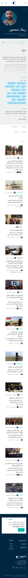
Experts (23, 547)
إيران (18, 86)
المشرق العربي (11, 83)
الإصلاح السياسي (21, 83)
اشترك (21, 529)
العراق (14, 93)
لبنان (9, 93)
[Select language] (5, 3)
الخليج (23, 86)
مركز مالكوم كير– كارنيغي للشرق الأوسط (10, 157)
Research (22, 540)
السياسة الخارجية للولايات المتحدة (16, 102)
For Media (11, 549)
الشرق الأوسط (22, 93)
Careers (11, 545)
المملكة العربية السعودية (13, 96)
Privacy (11, 547)
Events (11, 540)
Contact (11, 543)
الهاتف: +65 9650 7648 (21, 564)
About (23, 544)
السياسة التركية (10, 86)
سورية (23, 96)
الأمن (13, 99)
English (22, 42)
